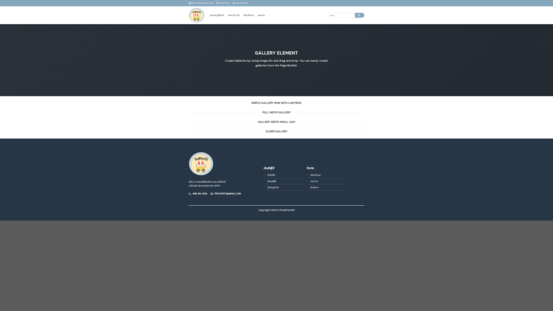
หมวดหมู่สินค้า (217, 15)
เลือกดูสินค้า (273, 187)
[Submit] (359, 15)
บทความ (314, 181)
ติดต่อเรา (314, 187)
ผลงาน (261, 15)
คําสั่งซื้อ (271, 175)
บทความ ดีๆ (234, 15)
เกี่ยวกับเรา (248, 15)
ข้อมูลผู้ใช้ (271, 181)
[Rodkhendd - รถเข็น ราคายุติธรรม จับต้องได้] (197, 15)
